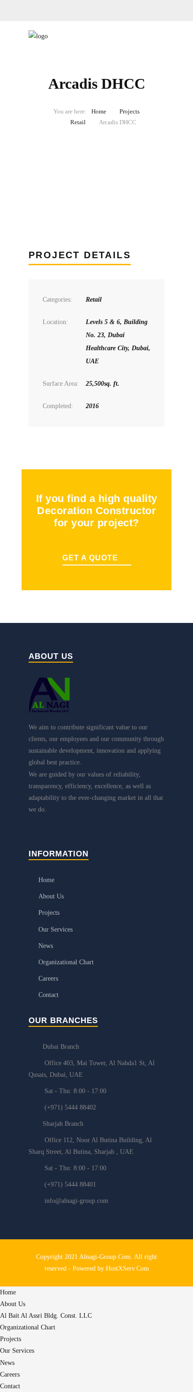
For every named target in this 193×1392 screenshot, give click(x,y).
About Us (51, 896)
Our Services (55, 929)
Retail (78, 122)
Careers (48, 978)
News (45, 945)
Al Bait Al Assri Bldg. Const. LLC (46, 1315)
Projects (129, 111)
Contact (48, 994)
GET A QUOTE (90, 558)
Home (98, 111)
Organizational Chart (66, 962)
